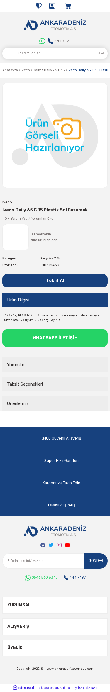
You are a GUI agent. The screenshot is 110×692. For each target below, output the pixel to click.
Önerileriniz (18, 403)
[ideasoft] (24, 688)
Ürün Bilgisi (18, 300)
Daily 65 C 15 (50, 258)
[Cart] (69, 6)
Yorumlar (15, 364)
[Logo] (55, 25)
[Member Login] (52, 6)
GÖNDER (96, 560)
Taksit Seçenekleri (25, 384)
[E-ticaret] (54, 688)
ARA (101, 53)
